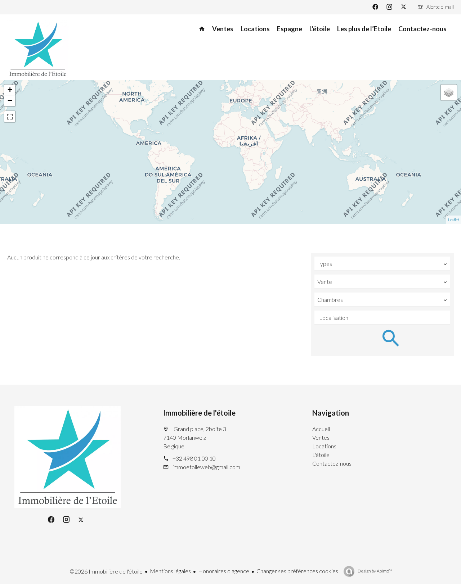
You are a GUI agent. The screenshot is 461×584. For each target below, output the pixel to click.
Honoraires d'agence (223, 570)
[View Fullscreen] (9, 116)
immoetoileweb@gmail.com (206, 466)
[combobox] (382, 264)
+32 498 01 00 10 (194, 458)
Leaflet (453, 219)
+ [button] (10, 89)
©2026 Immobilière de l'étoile (106, 571)
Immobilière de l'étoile (199, 412)
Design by (374, 571)
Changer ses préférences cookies (297, 570)
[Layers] (449, 92)
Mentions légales (170, 570)
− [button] (10, 100)
